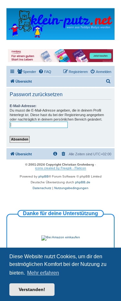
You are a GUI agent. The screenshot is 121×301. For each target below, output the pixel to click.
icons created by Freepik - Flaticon (60, 168)
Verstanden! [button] (32, 289)
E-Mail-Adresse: (23, 106)
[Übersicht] (60, 23)
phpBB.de (82, 182)
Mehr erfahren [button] (43, 273)
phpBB (43, 176)
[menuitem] (26, 72)
